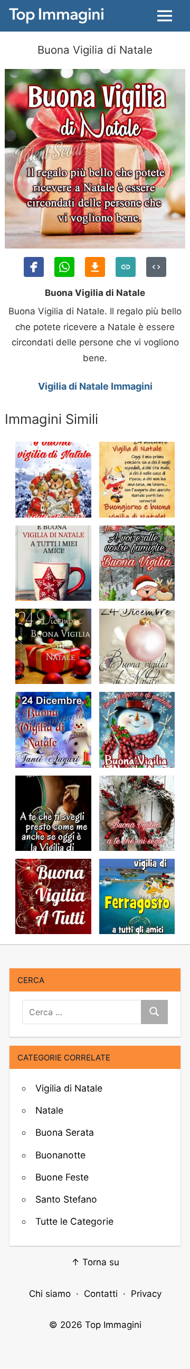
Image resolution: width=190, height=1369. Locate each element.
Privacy (146, 1293)
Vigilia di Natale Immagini (95, 386)
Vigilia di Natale (68, 1088)
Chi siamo (50, 1293)
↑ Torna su (95, 1262)
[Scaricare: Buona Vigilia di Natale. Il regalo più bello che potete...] (95, 267)
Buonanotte (60, 1154)
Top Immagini (113, 1325)
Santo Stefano (66, 1199)
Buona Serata (64, 1132)
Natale (49, 1110)
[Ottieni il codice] (156, 267)
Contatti (101, 1293)
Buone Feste (62, 1177)
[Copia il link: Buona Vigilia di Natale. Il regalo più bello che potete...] (126, 267)
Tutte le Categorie (74, 1221)
